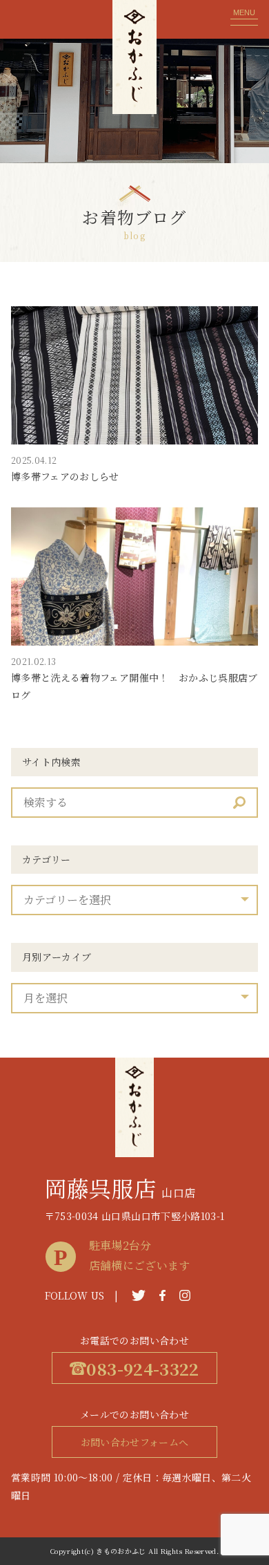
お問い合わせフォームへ (135, 1442)
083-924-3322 (142, 1368)
